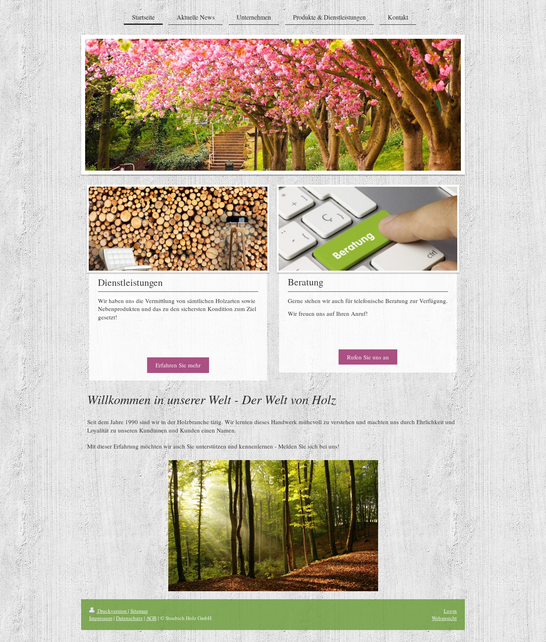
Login (450, 610)
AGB (151, 618)
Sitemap (139, 610)
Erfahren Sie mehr (178, 365)
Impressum (100, 618)
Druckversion (112, 610)
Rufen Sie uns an (368, 357)
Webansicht (444, 618)
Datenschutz (129, 618)
